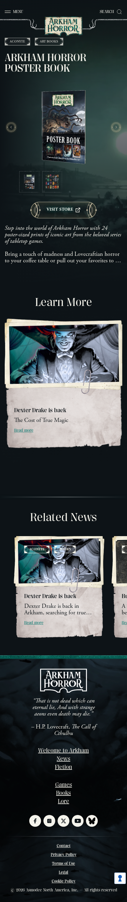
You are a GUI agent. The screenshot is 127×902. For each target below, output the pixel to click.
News (63, 758)
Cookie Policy (64, 881)
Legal (63, 872)
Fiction (63, 767)
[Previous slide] (11, 127)
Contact (64, 845)
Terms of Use (63, 863)
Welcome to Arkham (63, 750)
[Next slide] (116, 127)
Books (63, 793)
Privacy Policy (63, 854)
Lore (63, 801)
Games (63, 784)
